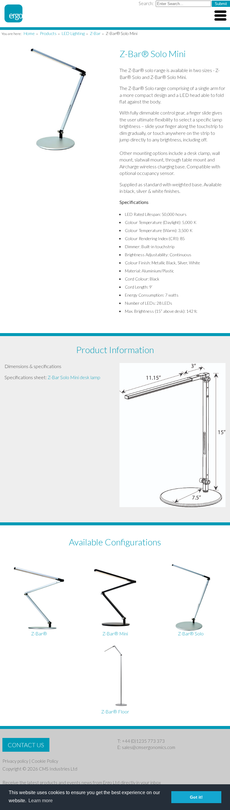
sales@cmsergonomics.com (148, 747)
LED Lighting (73, 33)
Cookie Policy (44, 761)
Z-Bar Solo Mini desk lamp (74, 377)
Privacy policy (15, 761)
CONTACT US (26, 744)
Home (29, 33)
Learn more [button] (40, 800)
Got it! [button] (196, 797)
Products (48, 33)
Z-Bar (95, 33)
